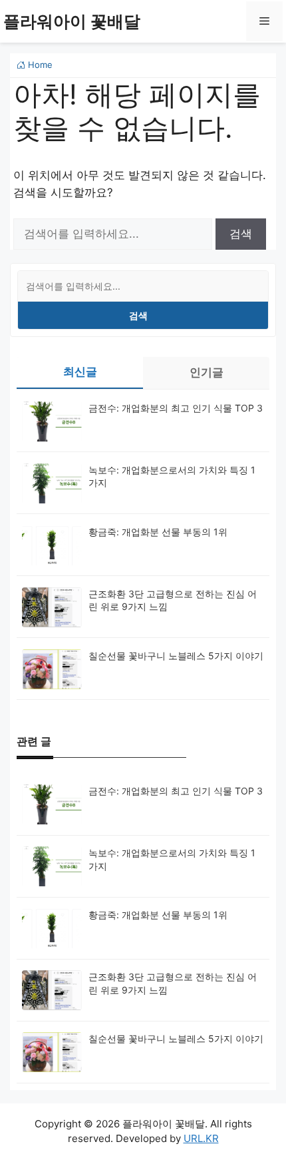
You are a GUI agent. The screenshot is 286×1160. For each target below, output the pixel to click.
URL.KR (201, 1138)
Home (39, 64)
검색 (138, 315)
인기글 (206, 372)
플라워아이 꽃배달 (71, 21)
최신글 (80, 371)
